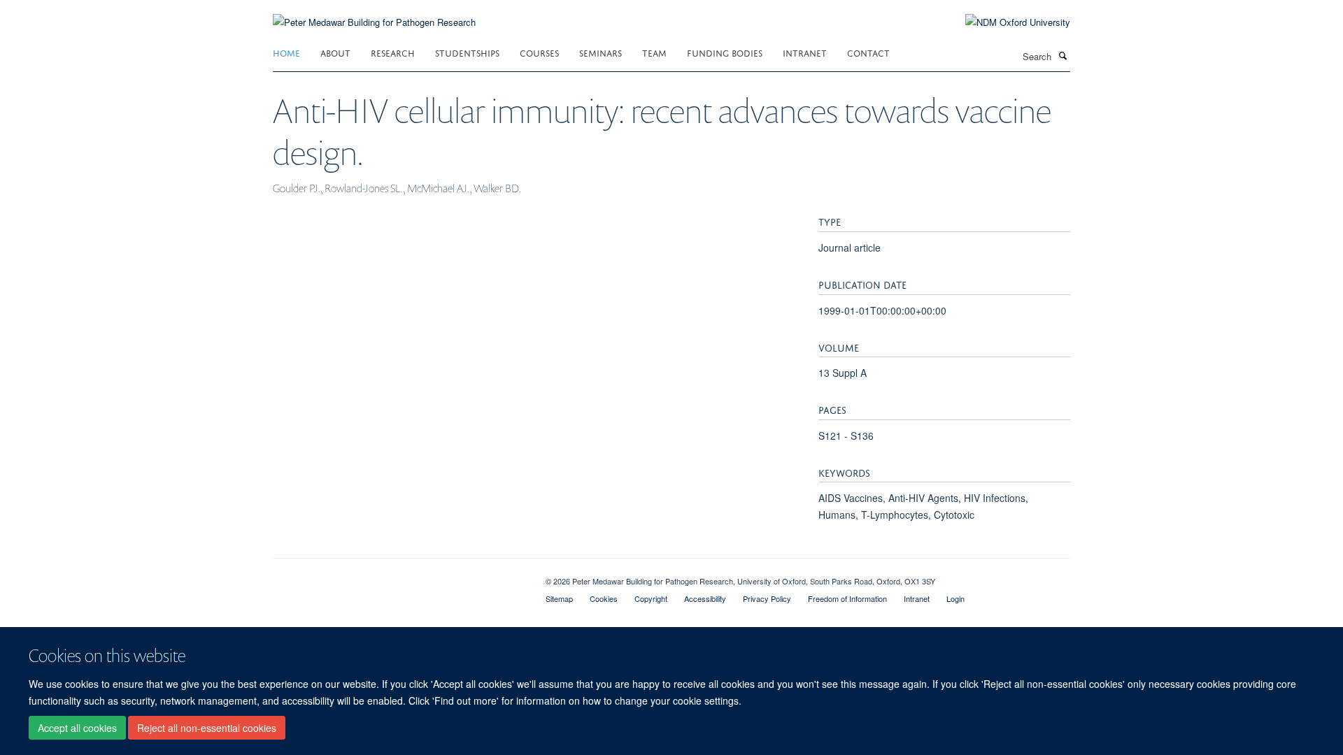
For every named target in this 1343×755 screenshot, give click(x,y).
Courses (539, 52)
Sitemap (559, 598)
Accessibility (705, 598)
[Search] (1062, 55)
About (335, 52)
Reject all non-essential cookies (206, 728)
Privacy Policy (767, 598)
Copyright (650, 598)
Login (955, 598)
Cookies (604, 598)
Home (286, 52)
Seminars (600, 52)
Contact (868, 52)
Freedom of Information (847, 598)
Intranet (805, 52)
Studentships (467, 52)
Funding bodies (724, 52)
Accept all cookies (77, 728)
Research (393, 52)
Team (654, 52)
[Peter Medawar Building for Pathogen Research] (374, 13)
